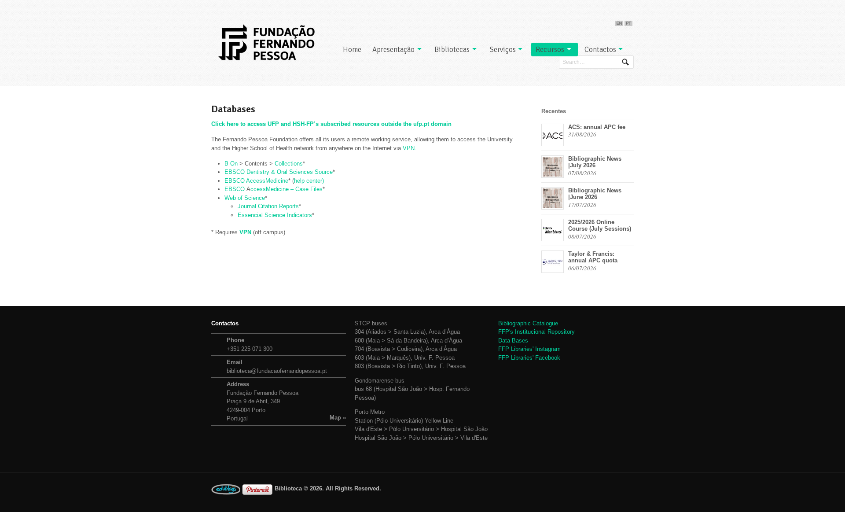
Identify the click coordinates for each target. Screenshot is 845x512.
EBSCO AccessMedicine (256, 180)
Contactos (600, 49)
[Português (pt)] (628, 21)
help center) (309, 180)
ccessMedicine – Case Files (286, 189)
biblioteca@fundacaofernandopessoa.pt (277, 371)
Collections (289, 163)
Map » (338, 417)
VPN (409, 148)
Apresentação (393, 49)
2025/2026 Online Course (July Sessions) (599, 225)
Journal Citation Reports (268, 206)
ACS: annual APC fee (596, 127)
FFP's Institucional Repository (536, 331)
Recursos (550, 49)
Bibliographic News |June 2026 (594, 194)
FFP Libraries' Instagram (529, 349)
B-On (231, 163)
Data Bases (513, 340)
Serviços (503, 49)
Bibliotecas (452, 49)
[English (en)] (619, 21)
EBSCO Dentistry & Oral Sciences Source (278, 172)
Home (352, 49)
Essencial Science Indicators (275, 215)
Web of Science (244, 198)
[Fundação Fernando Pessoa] (266, 42)
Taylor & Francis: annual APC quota (592, 257)
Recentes (553, 111)
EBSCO (235, 189)
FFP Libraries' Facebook (529, 357)
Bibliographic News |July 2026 (594, 162)
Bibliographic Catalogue (528, 323)
